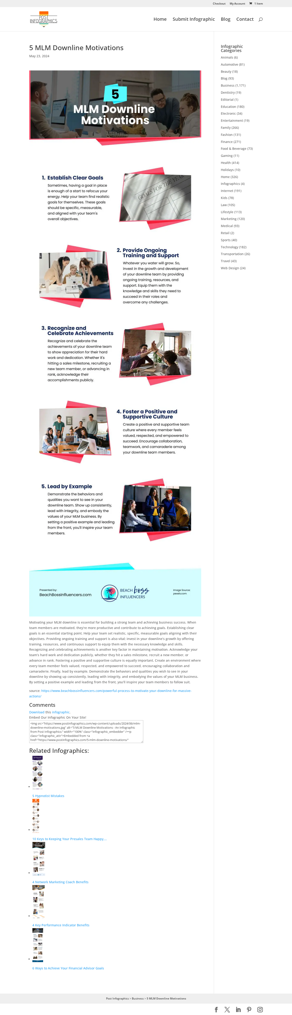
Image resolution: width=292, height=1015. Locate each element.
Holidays (227, 170)
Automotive (229, 64)
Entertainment (232, 120)
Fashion (227, 134)
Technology (229, 247)
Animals (227, 57)
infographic (61, 712)
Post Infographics (117, 998)
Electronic (228, 113)
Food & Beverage (233, 148)
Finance (227, 142)
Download (36, 712)
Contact (245, 20)
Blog (225, 20)
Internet (227, 191)
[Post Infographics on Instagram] (260, 1010)
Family (226, 127)
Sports (226, 240)
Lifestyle (227, 212)
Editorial (227, 99)
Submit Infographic (194, 20)
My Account (237, 3)
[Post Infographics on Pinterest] (249, 1010)
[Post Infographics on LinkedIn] (238, 1010)
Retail (225, 233)
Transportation (232, 254)
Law (224, 205)
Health (226, 163)
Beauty (226, 71)
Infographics (230, 183)
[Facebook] (216, 1010)
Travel (225, 261)
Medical (227, 226)
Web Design (230, 268)
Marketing (229, 219)
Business (228, 85)
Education (228, 106)
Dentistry (228, 92)
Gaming (227, 155)
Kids (224, 198)
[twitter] (227, 1010)
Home (160, 20)
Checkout (219, 3)
